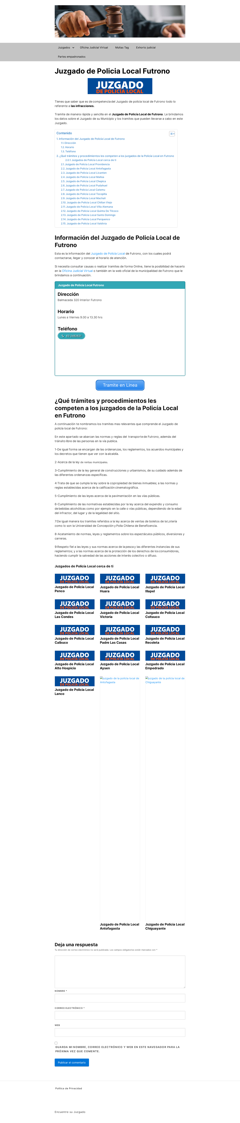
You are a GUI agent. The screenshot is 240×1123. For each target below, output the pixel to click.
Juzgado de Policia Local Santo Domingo (91, 215)
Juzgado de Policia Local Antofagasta (88, 168)
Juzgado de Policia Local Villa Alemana (89, 206)
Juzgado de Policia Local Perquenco (88, 219)
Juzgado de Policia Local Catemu (85, 189)
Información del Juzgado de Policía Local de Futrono (92, 138)
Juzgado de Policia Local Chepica (86, 181)
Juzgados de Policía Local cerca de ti (94, 160)
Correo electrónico (70, 1008)
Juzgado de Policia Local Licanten (86, 172)
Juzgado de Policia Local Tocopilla (86, 194)
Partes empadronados (71, 56)
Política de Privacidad (68, 1088)
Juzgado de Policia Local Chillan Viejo (89, 202)
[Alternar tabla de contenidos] (170, 134)
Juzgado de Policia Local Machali (86, 198)
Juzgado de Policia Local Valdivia (87, 223)
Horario (69, 147)
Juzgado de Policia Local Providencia (87, 164)
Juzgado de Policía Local (108, 253)
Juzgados (64, 47)
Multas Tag (122, 47)
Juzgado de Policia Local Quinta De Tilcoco (92, 210)
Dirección (70, 142)
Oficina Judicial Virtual (94, 47)
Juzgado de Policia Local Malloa (85, 177)
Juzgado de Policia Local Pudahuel (86, 185)
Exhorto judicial (146, 47)
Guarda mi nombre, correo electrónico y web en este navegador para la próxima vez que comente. (117, 1049)
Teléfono (70, 151)
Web (57, 1025)
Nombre (61, 991)
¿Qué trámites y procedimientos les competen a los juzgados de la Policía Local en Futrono (116, 156)
